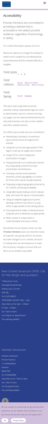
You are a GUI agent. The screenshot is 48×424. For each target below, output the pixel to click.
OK (5, 420)
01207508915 (10, 296)
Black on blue (23, 84)
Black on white (31, 82)
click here (35, 45)
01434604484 (10, 375)
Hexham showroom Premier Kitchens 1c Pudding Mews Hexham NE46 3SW (10, 363)
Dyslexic (28, 96)
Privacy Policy (18, 420)
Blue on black (38, 84)
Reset (20, 82)
